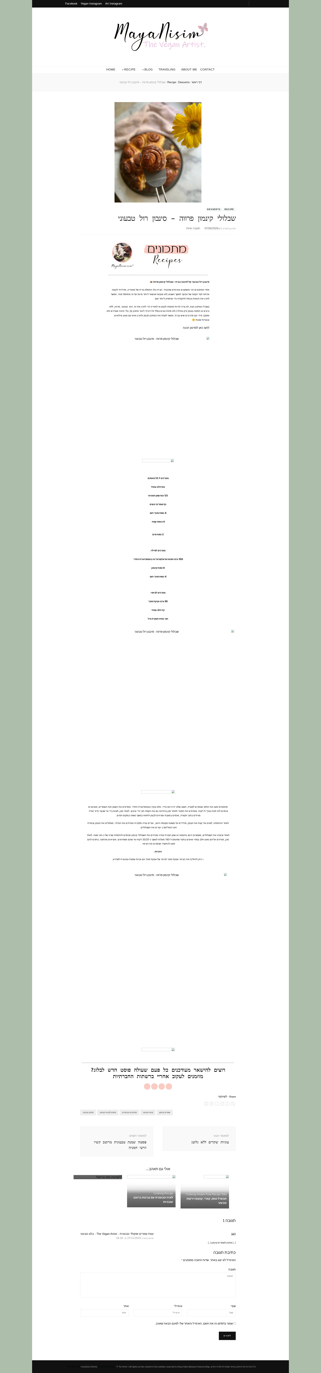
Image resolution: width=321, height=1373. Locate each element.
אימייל (178, 1306)
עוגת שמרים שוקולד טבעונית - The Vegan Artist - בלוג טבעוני (117, 1233)
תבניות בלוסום (106, 1366)
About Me (189, 69)
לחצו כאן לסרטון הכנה (196, 327)
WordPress (73, 1366)
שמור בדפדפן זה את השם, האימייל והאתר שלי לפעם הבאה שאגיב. (194, 1323)
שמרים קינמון (164, 1112)
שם (233, 1306)
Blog (148, 69)
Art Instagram (113, 3)
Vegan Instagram (91, 3)
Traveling (167, 69)
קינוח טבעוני (148, 1112)
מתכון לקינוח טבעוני (107, 1112)
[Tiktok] (147, 1086)
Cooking (158, 1193)
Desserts (213, 209)
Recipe (130, 69)
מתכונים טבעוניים (129, 1112)
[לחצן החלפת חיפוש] (253, 3)
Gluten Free (204, 1194)
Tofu (224, 1194)
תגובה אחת (193, 228)
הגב (233, 1233)
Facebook (71, 3)
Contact (207, 69)
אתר (126, 1306)
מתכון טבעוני (88, 1112)
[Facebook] (161, 1086)
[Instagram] (169, 1086)
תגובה (232, 1269)
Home (110, 69)
